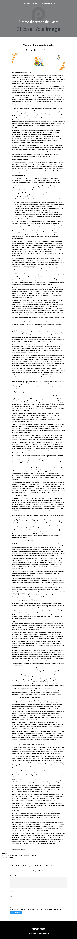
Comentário (13, 875)
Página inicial (26, 3)
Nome (12, 891)
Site (11, 902)
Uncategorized (21, 849)
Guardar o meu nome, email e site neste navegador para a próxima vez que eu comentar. (35, 909)
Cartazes (35, 3)
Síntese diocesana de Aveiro (48, 3)
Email (11, 896)
